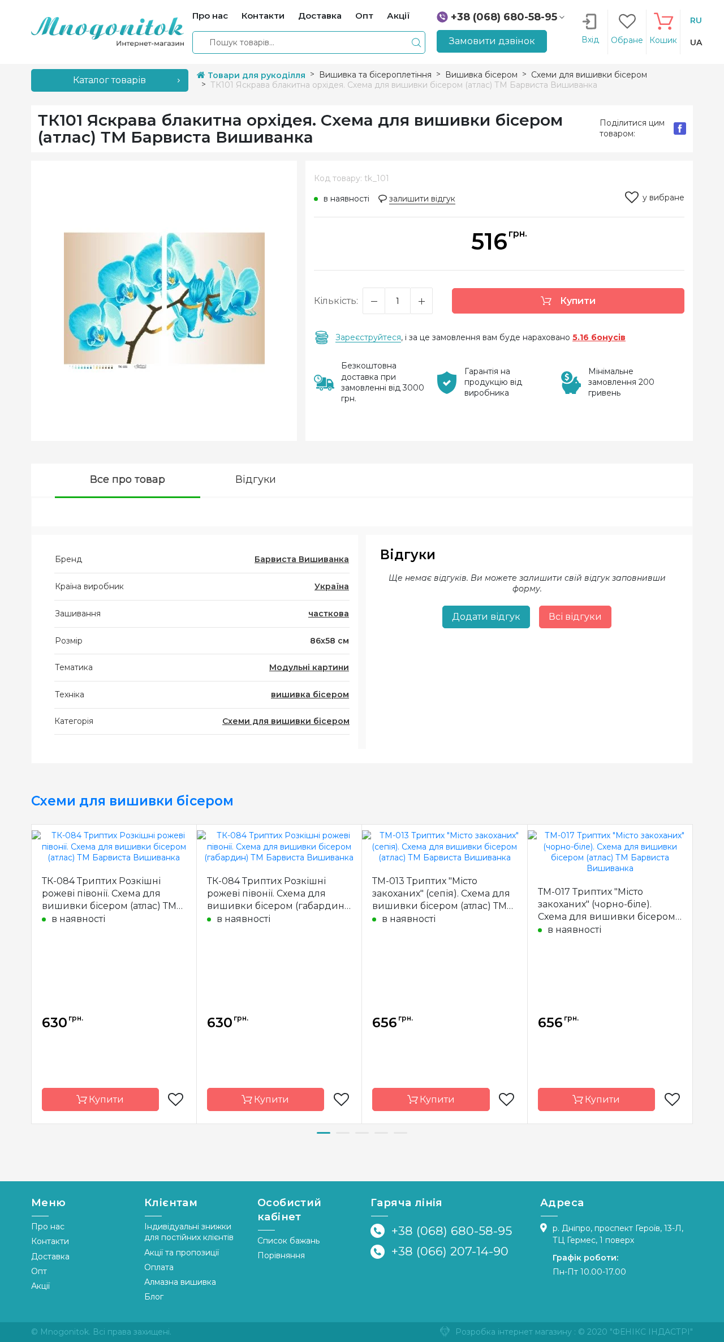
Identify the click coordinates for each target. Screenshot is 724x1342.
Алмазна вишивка (180, 1282)
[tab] (127, 481)
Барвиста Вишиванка (302, 559)
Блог (153, 1297)
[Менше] (374, 301)
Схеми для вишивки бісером (286, 721)
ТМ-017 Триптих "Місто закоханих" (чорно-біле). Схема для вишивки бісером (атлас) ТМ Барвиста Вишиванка (606, 904)
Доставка (50, 1256)
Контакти (50, 1241)
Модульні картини (309, 667)
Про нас (47, 1226)
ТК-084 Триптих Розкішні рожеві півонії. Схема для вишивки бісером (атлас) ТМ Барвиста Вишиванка (109, 894)
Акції (40, 1286)
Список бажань (288, 1241)
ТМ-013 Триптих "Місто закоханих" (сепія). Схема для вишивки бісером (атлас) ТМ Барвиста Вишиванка (441, 894)
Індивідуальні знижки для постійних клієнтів (189, 1231)
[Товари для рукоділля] (107, 31)
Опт (39, 1271)
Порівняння (281, 1255)
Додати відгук (486, 616)
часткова (328, 613)
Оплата (159, 1267)
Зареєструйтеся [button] (368, 337)
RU (696, 20)
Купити (577, 300)
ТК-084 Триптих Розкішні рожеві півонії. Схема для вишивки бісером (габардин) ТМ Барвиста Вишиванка (277, 894)
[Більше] (421, 301)
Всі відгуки (575, 616)
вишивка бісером (310, 694)
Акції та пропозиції (181, 1252)
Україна (331, 586)
